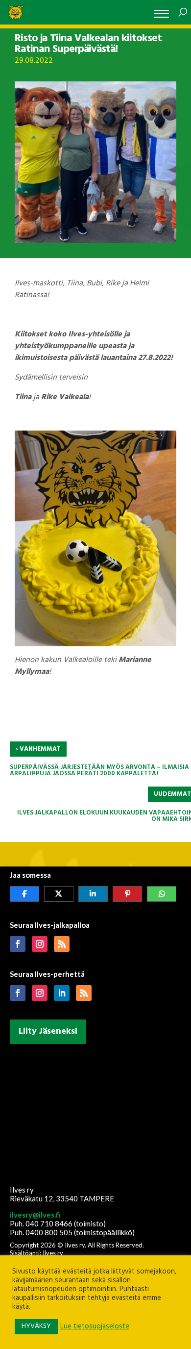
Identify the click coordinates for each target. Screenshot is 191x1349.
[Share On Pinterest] (127, 894)
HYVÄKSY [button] (36, 1326)
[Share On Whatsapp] (161, 894)
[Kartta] (96, 1113)
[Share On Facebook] (24, 894)
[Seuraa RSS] (62, 944)
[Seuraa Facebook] (17, 944)
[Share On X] (59, 894)
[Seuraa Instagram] (40, 944)
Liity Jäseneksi (48, 1031)
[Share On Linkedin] (93, 894)
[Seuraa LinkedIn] (62, 993)
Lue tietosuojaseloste (94, 1327)
